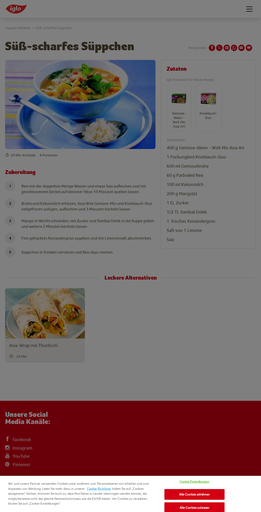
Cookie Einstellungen (194, 481)
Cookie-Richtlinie (99, 489)
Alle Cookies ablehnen (194, 494)
